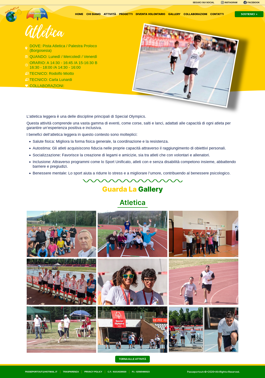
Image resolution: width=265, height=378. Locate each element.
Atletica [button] (133, 202)
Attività (110, 14)
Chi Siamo (93, 14)
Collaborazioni (195, 14)
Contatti (217, 14)
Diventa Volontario (150, 14)
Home (79, 14)
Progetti (126, 14)
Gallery (174, 14)
